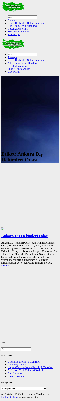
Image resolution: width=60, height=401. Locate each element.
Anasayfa (12, 20)
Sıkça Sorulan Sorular (19, 31)
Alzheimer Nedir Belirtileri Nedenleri (26, 370)
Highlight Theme (10, 397)
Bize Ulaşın (14, 34)
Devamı (5, 265)
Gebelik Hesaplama (18, 28)
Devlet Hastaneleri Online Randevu (26, 23)
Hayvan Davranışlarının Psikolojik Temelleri (30, 367)
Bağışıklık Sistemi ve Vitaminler (24, 361)
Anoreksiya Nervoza (18, 364)
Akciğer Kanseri (16, 373)
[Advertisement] (30, 196)
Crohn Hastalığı (16, 376)
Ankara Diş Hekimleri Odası (24, 236)
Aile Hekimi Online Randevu (22, 25)
